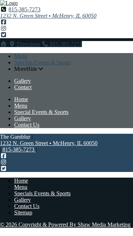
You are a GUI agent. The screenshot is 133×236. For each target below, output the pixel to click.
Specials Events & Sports (42, 62)
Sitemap (23, 212)
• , (49, 143)
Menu (20, 56)
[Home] (3, 44)
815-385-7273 (24, 9)
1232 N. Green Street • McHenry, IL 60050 (48, 16)
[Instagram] (3, 28)
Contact (23, 87)
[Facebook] (3, 22)
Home (21, 99)
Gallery (22, 81)
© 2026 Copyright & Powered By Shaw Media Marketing (65, 224)
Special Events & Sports (41, 112)
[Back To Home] (9, 3)
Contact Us (26, 125)
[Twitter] (3, 35)
